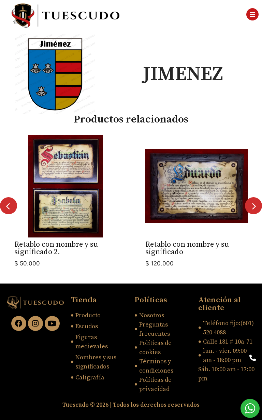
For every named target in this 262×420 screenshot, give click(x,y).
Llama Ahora (227, 357)
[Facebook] (18, 323)
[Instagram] (35, 323)
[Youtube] (52, 323)
